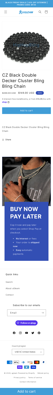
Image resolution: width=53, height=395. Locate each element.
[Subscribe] (43, 312)
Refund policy (43, 373)
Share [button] (8, 139)
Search (9, 282)
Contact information (28, 382)
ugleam (15, 373)
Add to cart (26, 391)
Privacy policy (19, 378)
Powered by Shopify (26, 373)
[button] (6, 12)
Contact (10, 295)
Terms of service (35, 378)
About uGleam (13, 288)
